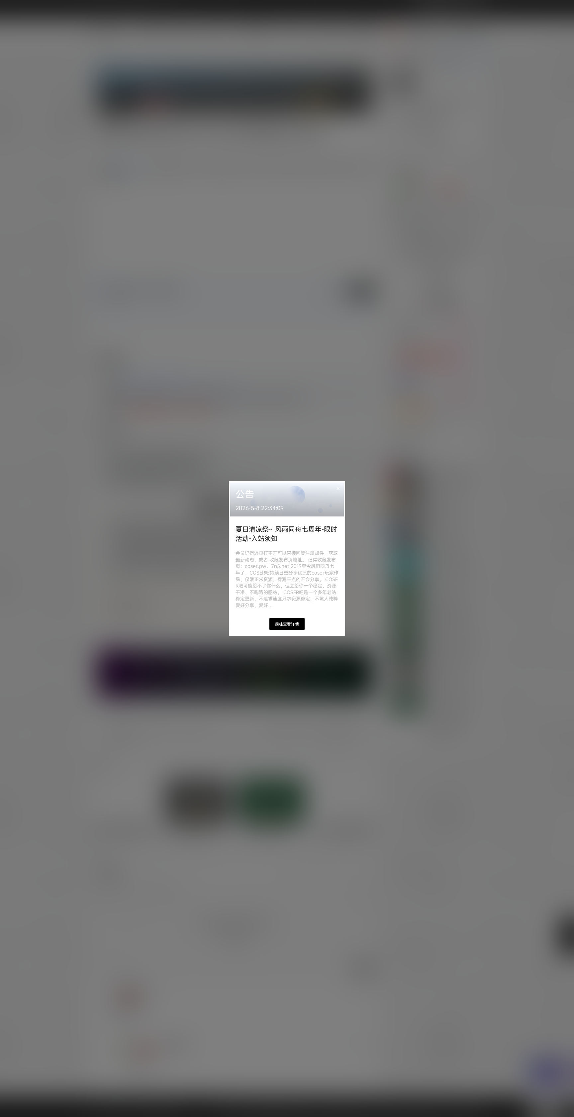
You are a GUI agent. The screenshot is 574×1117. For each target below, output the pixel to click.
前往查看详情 (287, 624)
